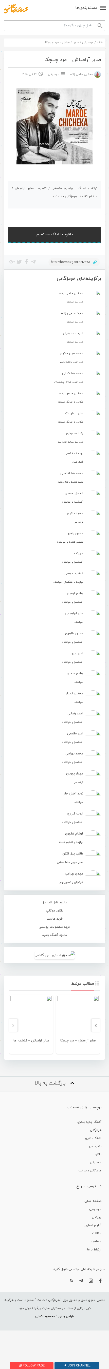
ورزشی (96, 1217)
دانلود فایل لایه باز (55, 902)
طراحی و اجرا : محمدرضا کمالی (54, 1316)
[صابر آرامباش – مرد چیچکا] (78, 1016)
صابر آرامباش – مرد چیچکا (78, 1040)
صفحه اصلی (92, 1201)
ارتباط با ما (94, 1249)
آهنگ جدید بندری (89, 1122)
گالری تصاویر (92, 1225)
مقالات (96, 1233)
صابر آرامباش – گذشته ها (31, 1040)
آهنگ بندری (93, 1138)
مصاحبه (96, 1241)
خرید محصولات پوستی (54, 927)
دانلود (97, 1154)
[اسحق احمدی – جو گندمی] (54, 955)
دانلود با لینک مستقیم (55, 234)
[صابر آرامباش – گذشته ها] (31, 1016)
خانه (100, 43)
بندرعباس (95, 1146)
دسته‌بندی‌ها (86, 8)
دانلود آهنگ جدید (54, 935)
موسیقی (88, 43)
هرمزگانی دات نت (90, 1171)
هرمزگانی (95, 1130)
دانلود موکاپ (54, 910)
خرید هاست (54, 919)
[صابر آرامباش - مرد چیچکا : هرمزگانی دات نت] (16, 8)
